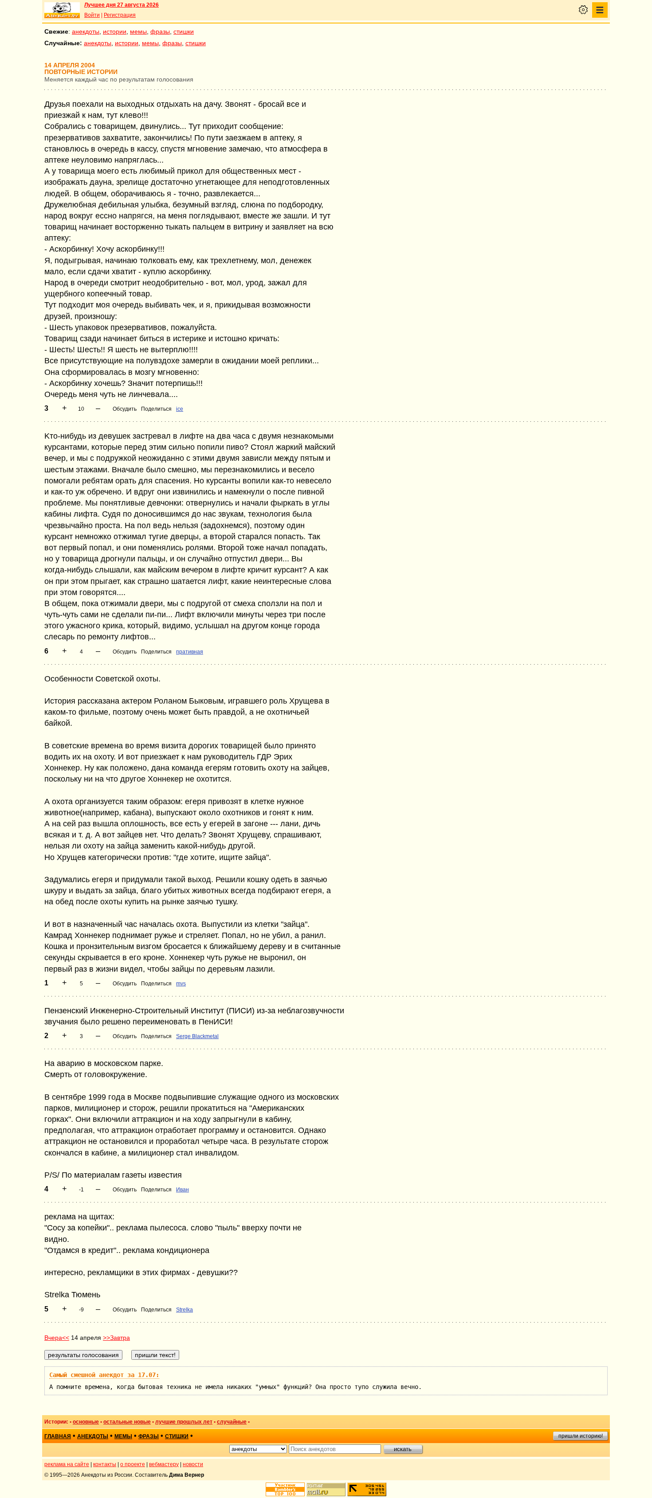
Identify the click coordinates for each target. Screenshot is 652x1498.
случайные (232, 1422)
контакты (104, 1464)
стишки (183, 31)
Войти (92, 15)
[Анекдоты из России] (62, 10)
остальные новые (127, 1422)
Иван (182, 1190)
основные (86, 1422)
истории (114, 31)
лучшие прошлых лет (183, 1422)
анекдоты (85, 31)
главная (57, 1436)
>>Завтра (116, 1337)
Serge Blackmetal (197, 1036)
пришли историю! (580, 1436)
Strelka (184, 1310)
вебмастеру (164, 1464)
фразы (160, 31)
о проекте (132, 1464)
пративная (189, 652)
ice (179, 409)
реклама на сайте (66, 1464)
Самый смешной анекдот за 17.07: (104, 1374)
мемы (138, 31)
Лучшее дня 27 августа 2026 (121, 5)
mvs (181, 984)
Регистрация (120, 15)
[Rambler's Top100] (285, 1489)
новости (193, 1464)
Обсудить (125, 409)
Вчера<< (56, 1337)
